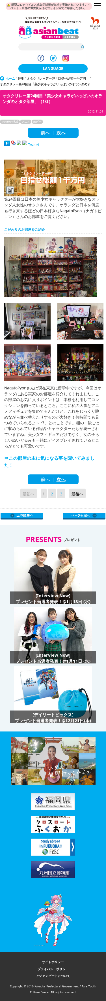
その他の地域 (9, 122)
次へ (61, 133)
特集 (21, 78)
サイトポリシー (53, 962)
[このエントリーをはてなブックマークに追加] (7, 144)
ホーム (10, 78)
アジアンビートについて (53, 976)
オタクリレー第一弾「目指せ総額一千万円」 (58, 78)
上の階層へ (22, 516)
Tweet (33, 144)
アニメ (25, 122)
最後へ (77, 494)
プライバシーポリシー (53, 969)
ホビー (37, 122)
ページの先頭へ (84, 516)
